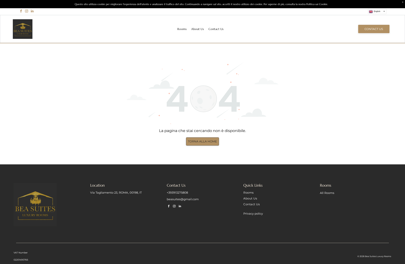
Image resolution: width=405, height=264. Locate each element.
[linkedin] (32, 11)
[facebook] (21, 11)
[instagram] (26, 11)
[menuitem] (182, 29)
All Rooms (327, 193)
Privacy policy (253, 213)
